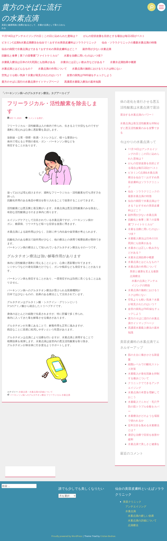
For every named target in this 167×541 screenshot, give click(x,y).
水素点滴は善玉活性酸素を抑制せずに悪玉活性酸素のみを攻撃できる (139, 128)
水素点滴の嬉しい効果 (141, 515)
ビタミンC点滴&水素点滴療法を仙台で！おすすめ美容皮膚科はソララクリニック (49, 42)
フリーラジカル (53, 394)
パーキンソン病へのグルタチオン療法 (28, 394)
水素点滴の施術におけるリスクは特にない (97, 68)
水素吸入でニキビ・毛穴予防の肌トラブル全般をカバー (143, 406)
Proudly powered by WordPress (66, 536)
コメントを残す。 (36, 118)
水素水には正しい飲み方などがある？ (83, 62)
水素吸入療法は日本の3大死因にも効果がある (28, 62)
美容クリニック (132, 501)
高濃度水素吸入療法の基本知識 (82, 81)
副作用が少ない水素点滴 (97, 49)
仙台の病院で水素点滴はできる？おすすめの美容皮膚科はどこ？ (39, 49)
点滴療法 (133, 525)
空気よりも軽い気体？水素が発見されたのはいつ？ (32, 75)
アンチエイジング (135, 506)
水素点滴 (23, 391)
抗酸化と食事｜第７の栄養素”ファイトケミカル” (30, 55)
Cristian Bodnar (107, 536)
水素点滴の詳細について (41, 391)
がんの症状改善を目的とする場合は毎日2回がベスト (114, 36)
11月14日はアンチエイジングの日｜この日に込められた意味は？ (40, 36)
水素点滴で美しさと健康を (143, 444)
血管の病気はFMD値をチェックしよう (89, 75)
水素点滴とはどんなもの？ (17, 68)
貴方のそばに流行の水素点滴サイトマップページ (30, 81)
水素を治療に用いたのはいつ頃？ (83, 55)
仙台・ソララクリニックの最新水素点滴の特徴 (129, 42)
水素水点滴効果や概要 (123, 62)
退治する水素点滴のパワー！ (137, 114)
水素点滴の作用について (52, 68)
